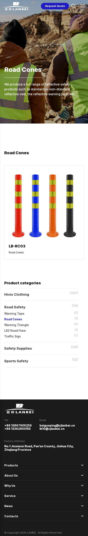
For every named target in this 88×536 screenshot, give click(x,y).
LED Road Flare (15, 330)
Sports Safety (16, 361)
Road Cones (13, 319)
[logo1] (16, 6)
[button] (73, 6)
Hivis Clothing (16, 294)
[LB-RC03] (44, 172)
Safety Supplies (18, 348)
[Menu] (82, 6)
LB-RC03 (17, 246)
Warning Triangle (16, 325)
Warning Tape (14, 313)
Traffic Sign (12, 336)
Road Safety (14, 307)
